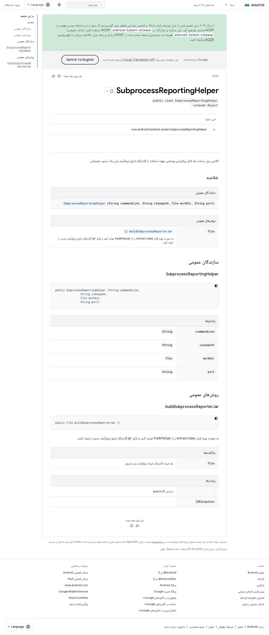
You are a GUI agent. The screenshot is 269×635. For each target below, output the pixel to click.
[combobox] (85, 4)
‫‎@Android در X (167, 572)
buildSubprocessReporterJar (150, 231)
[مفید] (59, 76)
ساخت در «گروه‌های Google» (160, 604)
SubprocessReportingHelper (84, 203)
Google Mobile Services (73, 591)
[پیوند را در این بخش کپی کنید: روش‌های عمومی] (184, 395)
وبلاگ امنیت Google (165, 591)
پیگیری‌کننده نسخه (78, 604)
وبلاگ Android (168, 585)
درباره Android (255, 626)
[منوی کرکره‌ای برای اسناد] (224, 4)
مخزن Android (256, 572)
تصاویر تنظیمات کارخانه (252, 597)
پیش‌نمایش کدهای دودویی (251, 591)
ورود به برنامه (12, 5)
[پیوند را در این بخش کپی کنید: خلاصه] (201, 178)
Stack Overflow (78, 597)
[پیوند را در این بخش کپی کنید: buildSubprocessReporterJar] (160, 407)
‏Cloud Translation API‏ (139, 60)
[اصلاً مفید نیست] (53, 76)
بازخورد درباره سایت (174, 626)
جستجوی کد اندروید (203, 5)
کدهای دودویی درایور (253, 604)
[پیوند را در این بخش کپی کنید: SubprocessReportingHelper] (161, 274)
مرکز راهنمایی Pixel (78, 579)
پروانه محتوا (158, 541)
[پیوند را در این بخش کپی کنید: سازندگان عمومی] (183, 262)
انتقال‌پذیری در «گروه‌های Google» (157, 610)
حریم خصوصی (197, 626)
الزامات (260, 579)
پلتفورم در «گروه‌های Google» (159, 597)
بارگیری (260, 585)
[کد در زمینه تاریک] (216, 285)
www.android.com (76, 585)
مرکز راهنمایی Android (75, 572)
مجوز (211, 626)
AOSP (215, 76)
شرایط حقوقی (225, 626)
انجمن (240, 626)
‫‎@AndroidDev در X (164, 579)
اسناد (232, 5)
